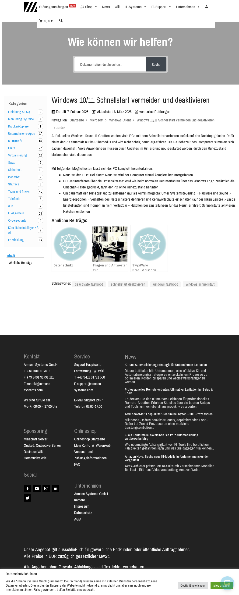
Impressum (81, 506)
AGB (77, 519)
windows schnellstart (200, 284)
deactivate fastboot (89, 284)
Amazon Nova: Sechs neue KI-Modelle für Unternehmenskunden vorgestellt (167, 458)
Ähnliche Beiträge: (21, 263)
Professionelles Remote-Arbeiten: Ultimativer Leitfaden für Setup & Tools (169, 391)
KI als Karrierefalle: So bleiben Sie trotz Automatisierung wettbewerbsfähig (161, 436)
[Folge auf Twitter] (27, 498)
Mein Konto (82, 445)
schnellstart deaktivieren (128, 284)
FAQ (77, 464)
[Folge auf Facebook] (27, 488)
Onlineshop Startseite (89, 439)
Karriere (79, 500)
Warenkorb (103, 445)
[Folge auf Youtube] (37, 488)
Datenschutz (83, 512)
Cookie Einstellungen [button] (192, 586)
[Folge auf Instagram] (46, 488)
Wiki (101, 370)
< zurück (59, 127)
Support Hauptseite (88, 364)
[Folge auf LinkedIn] (55, 488)
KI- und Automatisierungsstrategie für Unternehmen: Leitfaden (166, 364)
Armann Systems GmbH (91, 493)
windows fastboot (165, 284)
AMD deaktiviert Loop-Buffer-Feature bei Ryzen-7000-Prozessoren (169, 413)
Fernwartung (84, 370)
